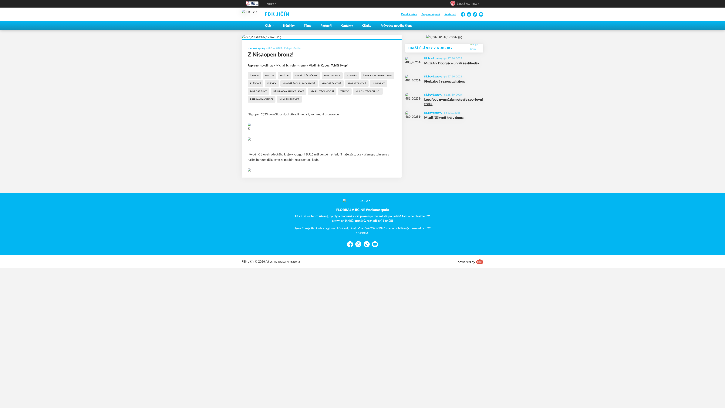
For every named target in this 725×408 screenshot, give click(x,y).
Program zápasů (430, 14)
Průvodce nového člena (396, 25)
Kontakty (347, 25)
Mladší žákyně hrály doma (444, 118)
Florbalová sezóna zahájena (444, 81)
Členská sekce (409, 14)
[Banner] (444, 37)
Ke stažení (450, 14)
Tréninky (289, 25)
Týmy (308, 25)
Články (366, 25)
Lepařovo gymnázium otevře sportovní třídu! (453, 102)
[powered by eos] (470, 261)
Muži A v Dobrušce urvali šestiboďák (451, 63)
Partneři (326, 25)
